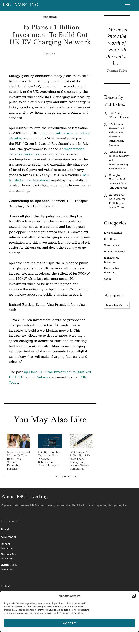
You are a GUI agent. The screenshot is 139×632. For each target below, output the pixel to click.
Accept (69, 623)
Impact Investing (114, 251)
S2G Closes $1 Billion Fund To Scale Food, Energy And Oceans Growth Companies (80, 460)
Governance (111, 245)
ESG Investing (20, 5)
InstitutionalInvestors (9, 567)
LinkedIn (6, 586)
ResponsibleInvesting (8, 556)
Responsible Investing (111, 270)
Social (107, 278)
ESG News (50, 17)
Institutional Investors (111, 260)
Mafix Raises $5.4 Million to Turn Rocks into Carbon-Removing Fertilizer (18, 460)
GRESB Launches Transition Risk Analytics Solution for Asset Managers (49, 458)
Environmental (113, 232)
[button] (133, 596)
